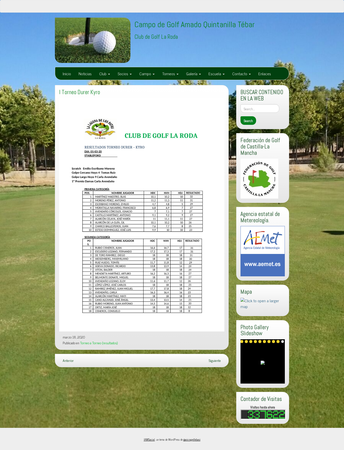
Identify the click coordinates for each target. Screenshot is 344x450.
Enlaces (264, 73)
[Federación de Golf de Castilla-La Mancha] (259, 178)
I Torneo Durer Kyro (79, 92)
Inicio (67, 73)
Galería (192, 73)
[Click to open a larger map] (262, 302)
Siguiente (215, 360)
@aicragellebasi (191, 439)
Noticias (85, 73)
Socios (123, 73)
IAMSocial (149, 439)
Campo (145, 73)
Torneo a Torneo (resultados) (99, 343)
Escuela (215, 73)
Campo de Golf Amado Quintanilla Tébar (194, 24)
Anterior (68, 360)
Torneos (169, 73)
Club (103, 73)
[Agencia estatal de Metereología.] (262, 250)
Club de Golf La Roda (156, 37)
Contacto (240, 73)
